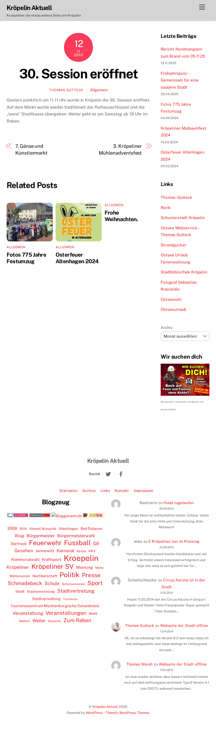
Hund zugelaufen (179, 502)
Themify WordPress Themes (127, 713)
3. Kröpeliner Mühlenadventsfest (120, 149)
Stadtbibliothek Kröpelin (184, 272)
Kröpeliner (18, 567)
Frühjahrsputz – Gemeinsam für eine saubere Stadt (180, 80)
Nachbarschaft (44, 576)
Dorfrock (19, 543)
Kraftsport (51, 559)
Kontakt (122, 490)
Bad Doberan (91, 528)
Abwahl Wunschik (42, 529)
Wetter (39, 620)
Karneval (65, 550)
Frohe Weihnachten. (121, 215)
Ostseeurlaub (173, 309)
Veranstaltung (28, 613)
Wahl (93, 613)
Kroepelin (81, 558)
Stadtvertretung (76, 591)
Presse (91, 575)
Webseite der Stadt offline (184, 625)
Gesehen (23, 550)
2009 (12, 528)
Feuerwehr (45, 542)
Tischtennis (70, 599)
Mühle (99, 567)
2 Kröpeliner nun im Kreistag (173, 541)
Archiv (167, 327)
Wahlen (24, 621)
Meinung (84, 567)
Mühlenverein (19, 576)
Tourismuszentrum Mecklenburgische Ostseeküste (55, 605)
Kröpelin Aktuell (105, 707)
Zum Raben (77, 620)
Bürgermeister (41, 535)
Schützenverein (73, 584)
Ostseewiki (171, 299)
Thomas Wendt (139, 664)
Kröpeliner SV (52, 566)
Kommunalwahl (25, 559)
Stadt (19, 591)
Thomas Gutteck (66, 90)
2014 (23, 529)
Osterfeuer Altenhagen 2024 (77, 258)
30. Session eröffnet (78, 73)
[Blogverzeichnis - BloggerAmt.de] (66, 516)
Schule (52, 583)
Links (105, 490)
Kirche (81, 551)
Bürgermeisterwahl (76, 535)
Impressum (143, 490)
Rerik (166, 207)
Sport (94, 583)
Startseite (68, 490)
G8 (96, 543)
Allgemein (99, 90)
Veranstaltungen (66, 613)
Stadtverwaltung (46, 599)
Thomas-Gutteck (176, 197)
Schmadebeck (25, 583)
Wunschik (54, 621)
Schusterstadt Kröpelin (183, 217)
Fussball (77, 542)
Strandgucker (173, 245)
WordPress (94, 713)
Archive (89, 490)
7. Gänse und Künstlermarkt (31, 149)
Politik (70, 574)
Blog (19, 535)
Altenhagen (68, 528)
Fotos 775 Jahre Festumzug (26, 258)
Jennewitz (45, 551)
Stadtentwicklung (41, 591)
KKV (92, 551)
